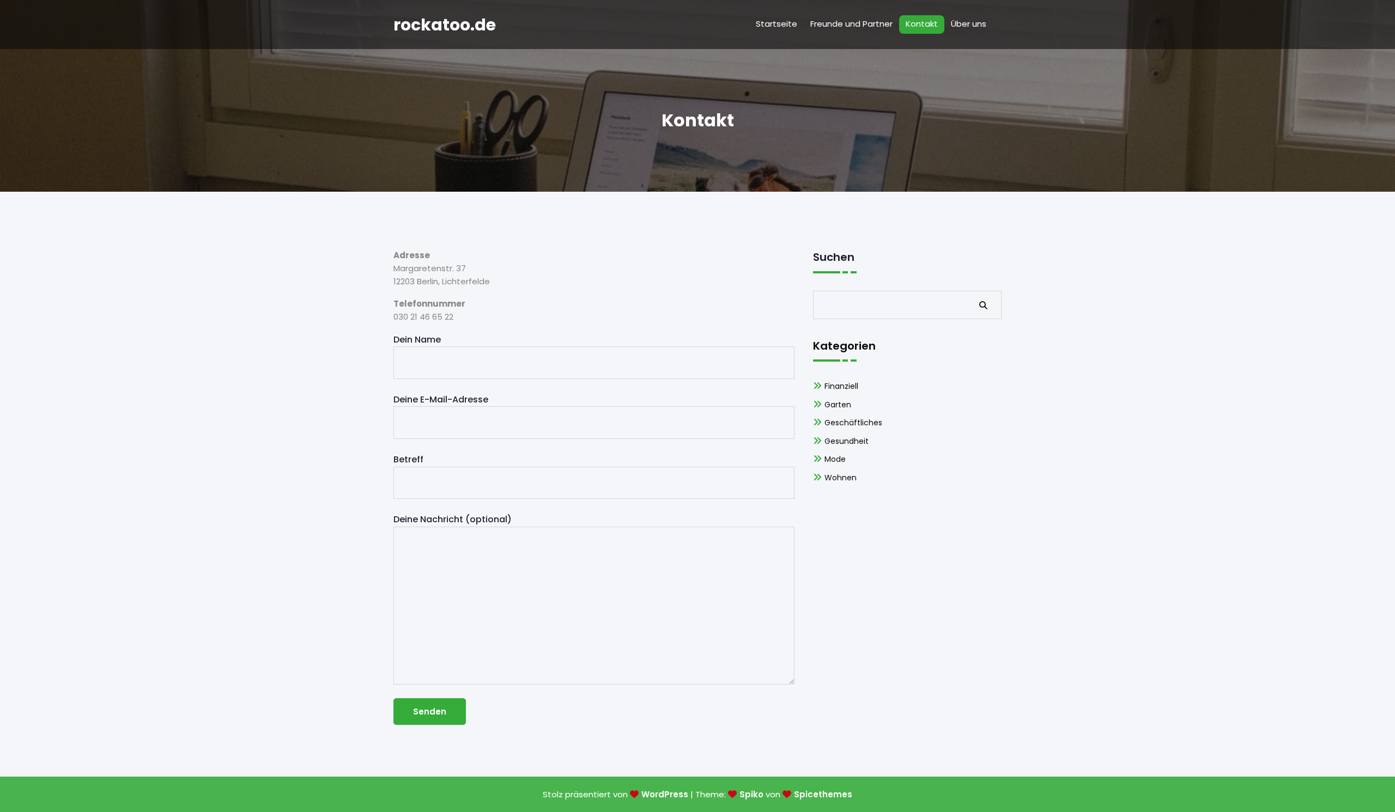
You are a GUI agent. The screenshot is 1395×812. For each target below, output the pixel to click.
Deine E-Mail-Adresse (440, 399)
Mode (835, 459)
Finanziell (841, 386)
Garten (837, 404)
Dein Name (417, 339)
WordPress (664, 794)
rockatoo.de (444, 24)
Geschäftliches (853, 422)
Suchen (833, 257)
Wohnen (840, 477)
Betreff (408, 459)
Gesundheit (846, 441)
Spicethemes (823, 794)
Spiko (751, 794)
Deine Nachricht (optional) (452, 519)
